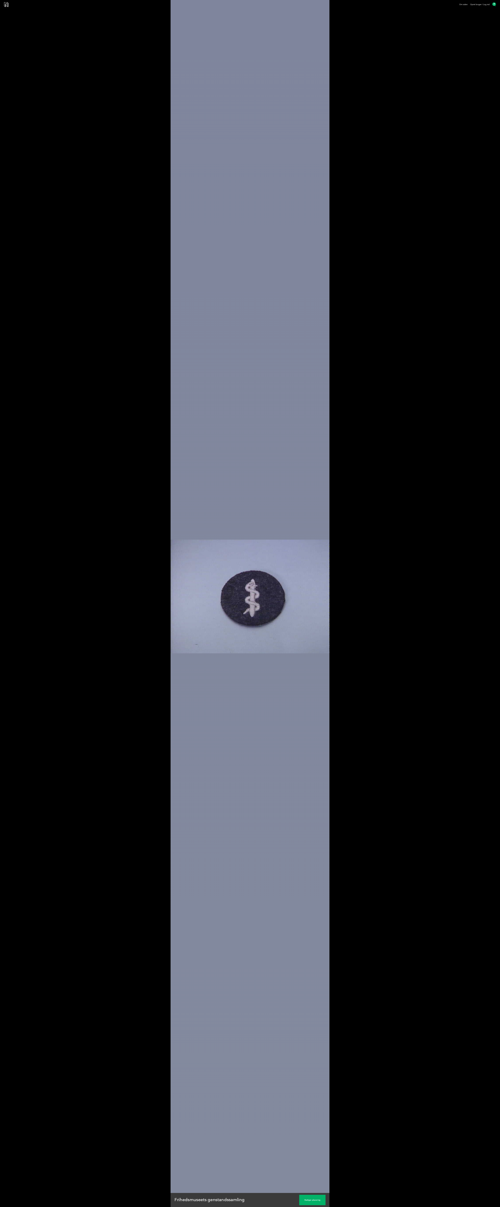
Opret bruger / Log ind (480, 4)
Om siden (463, 4)
